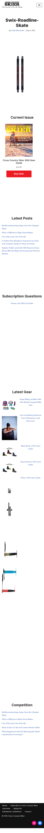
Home (4, 805)
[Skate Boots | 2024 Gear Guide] (9, 452)
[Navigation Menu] (39, 5)
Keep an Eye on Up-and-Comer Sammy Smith (21, 727)
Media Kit (18, 808)
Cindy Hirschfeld (17, 31)
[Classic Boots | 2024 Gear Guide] (9, 468)
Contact (28, 811)
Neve (12, 830)
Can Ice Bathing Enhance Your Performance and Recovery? (30, 418)
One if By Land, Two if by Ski (14, 237)
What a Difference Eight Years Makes (17, 232)
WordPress (30, 830)
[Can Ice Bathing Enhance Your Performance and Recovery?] (9, 429)
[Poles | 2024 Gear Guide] (9, 570)
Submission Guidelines (12, 811)
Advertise (6, 808)
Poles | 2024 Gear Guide (30, 478)
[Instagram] (34, 823)
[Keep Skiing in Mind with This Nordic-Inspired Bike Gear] (9, 405)
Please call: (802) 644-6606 (22, 303)
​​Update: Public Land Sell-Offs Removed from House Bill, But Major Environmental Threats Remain (21, 251)
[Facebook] (40, 823)
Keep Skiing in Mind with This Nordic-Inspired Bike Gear (30, 402)
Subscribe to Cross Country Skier (24, 805)
